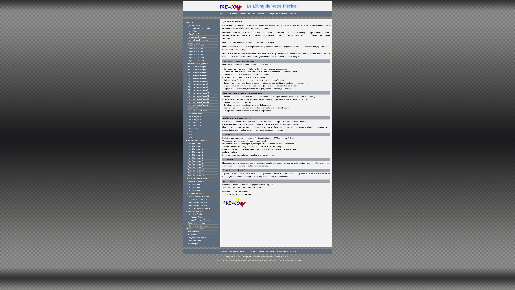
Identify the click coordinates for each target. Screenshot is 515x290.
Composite (251, 14)
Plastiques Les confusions (198, 226)
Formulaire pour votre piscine (199, 28)
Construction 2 (193, 134)
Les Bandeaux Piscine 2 (197, 205)
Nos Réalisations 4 (195, 152)
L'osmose (260, 14)
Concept (242, 14)
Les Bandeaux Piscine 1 (197, 202)
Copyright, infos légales (197, 238)
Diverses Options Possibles (199, 196)
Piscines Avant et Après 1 (198, 67)
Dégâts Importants (195, 43)
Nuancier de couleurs (196, 182)
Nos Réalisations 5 (195, 155)
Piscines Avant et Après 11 (198, 96)
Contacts (292, 14)
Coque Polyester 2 (195, 120)
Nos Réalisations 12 (196, 176)
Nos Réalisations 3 (195, 149)
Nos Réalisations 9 (195, 167)
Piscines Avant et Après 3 (198, 72)
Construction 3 (193, 137)
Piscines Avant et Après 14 (198, 105)
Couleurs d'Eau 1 (194, 185)
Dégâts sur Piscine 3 (196, 52)
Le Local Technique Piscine (198, 220)
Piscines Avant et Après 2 (198, 69)
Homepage (223, 14)
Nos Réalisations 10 (196, 170)
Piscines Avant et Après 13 (198, 102)
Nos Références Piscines (195, 140)
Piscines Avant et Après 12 (198, 99)
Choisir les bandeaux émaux (199, 208)
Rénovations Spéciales (197, 37)
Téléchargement (194, 244)
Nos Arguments (194, 25)
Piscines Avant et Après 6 (198, 81)
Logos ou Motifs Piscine (197, 199)
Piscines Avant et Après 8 (198, 87)
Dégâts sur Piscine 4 (196, 55)
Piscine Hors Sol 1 (195, 123)
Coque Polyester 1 (195, 117)
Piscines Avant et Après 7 (198, 84)
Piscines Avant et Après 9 (198, 90)
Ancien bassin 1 (194, 129)
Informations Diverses (194, 229)
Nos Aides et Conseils (194, 211)
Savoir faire (233, 14)
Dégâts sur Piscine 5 (196, 58)
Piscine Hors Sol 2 (195, 126)
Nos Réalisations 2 (195, 146)
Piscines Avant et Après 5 (198, 78)
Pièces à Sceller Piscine (197, 111)
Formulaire (283, 14)
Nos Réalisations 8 (195, 164)
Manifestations (193, 235)
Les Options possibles (194, 194)
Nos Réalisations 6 (195, 158)
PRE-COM (252, 257)
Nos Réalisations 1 (195, 143)
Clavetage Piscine (195, 114)
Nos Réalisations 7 (195, 161)
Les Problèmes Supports (195, 34)
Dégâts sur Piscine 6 (196, 61)
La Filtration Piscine (195, 217)
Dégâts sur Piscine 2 (196, 49)
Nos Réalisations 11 (195, 173)
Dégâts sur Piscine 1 (196, 46)
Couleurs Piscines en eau (196, 179)
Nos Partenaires (194, 232)
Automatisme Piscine (196, 223)
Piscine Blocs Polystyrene (198, 40)
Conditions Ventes (195, 241)
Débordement (193, 108)
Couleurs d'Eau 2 (194, 188)
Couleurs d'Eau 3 (194, 191)
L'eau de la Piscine (195, 214)
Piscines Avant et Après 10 (198, 93)
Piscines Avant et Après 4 (198, 75)
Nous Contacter (194, 31)
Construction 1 (193, 131)
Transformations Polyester (196, 64)
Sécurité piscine (271, 14)
